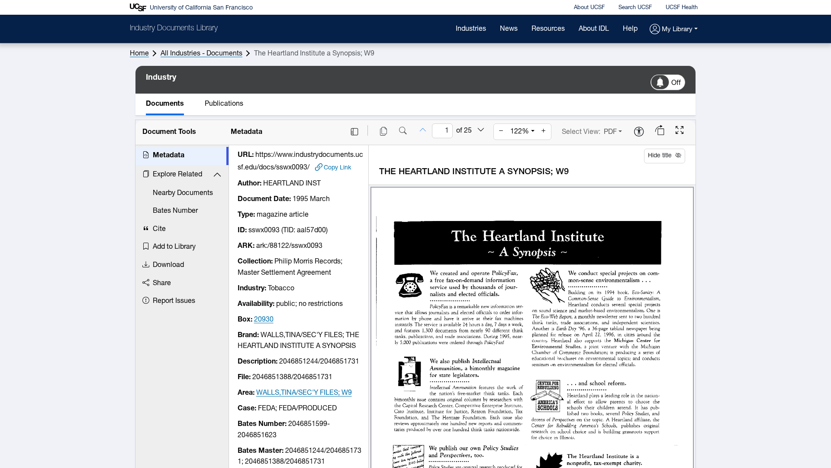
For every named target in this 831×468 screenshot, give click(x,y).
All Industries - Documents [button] (201, 53)
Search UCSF (635, 7)
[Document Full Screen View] (679, 131)
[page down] (480, 130)
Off (676, 83)
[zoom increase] (543, 132)
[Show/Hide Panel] (354, 132)
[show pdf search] (403, 132)
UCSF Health (682, 7)
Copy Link (337, 168)
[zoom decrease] (501, 132)
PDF (610, 132)
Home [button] (139, 53)
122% (519, 131)
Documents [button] (165, 104)
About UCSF (589, 7)
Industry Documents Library (174, 28)
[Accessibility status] (639, 132)
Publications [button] (224, 104)
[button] (673, 30)
